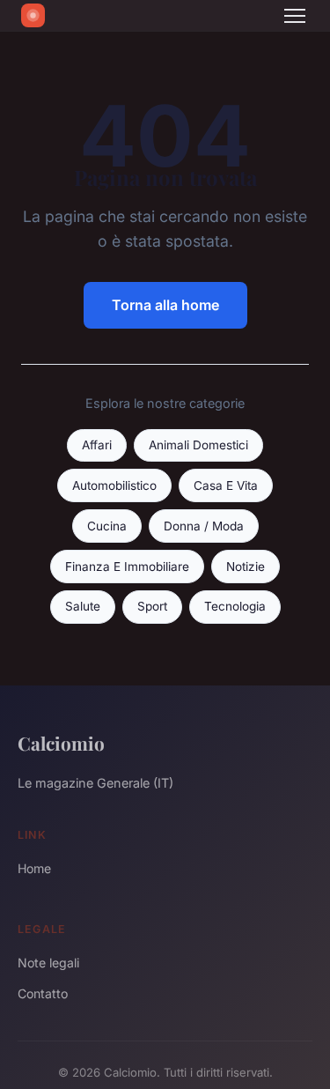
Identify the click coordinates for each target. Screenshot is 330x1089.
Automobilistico (114, 485)
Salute (82, 606)
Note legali (48, 962)
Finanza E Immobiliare (127, 566)
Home (34, 868)
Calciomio (61, 742)
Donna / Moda (204, 526)
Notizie (245, 566)
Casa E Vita (226, 485)
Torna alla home (165, 305)
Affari (97, 445)
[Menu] (294, 16)
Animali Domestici (198, 445)
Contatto (43, 993)
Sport (152, 606)
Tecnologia (235, 606)
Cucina (107, 526)
